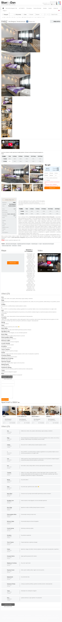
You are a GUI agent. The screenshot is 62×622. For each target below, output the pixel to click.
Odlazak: (51, 173)
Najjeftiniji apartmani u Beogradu (23, 243)
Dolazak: (46, 173)
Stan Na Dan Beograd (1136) (11, 8)
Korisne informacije (37, 8)
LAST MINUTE (22, 8)
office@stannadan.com (47, 4)
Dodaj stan (56, 8)
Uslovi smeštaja (28, 615)
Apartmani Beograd (13, 615)
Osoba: (56, 173)
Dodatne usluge (21, 615)
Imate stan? (49, 615)
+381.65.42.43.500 (53, 1)
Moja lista (57, 21)
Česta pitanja (29, 8)
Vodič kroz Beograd (38, 615)
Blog (53, 615)
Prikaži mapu (13, 262)
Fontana (19, 245)
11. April (40, 243)
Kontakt (50, 8)
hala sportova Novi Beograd (48, 243)
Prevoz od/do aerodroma (51, 178)
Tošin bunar (14, 245)
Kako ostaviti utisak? (8, 379)
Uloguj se (4, 10)
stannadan (54, 4)
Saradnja (45, 8)
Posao (44, 615)
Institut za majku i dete (6, 245)
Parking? (48, 180)
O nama (56, 615)
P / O (33, 615)
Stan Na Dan (6, 615)
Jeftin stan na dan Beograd (11, 243)
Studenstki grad (34, 243)
